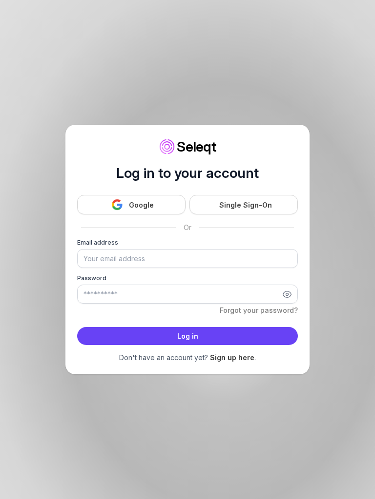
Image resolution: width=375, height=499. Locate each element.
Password (91, 278)
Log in (187, 336)
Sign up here (232, 357)
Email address (97, 242)
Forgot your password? (259, 310)
